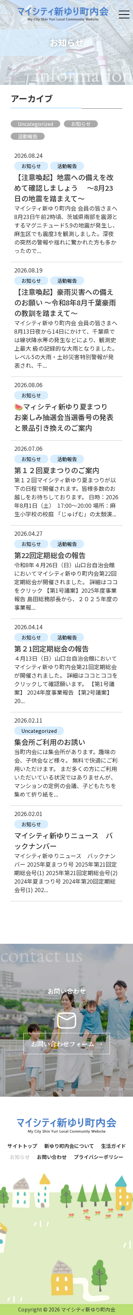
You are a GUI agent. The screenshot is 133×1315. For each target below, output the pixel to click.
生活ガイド (113, 1145)
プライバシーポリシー (98, 1156)
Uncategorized (35, 123)
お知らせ (81, 123)
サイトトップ (22, 1145)
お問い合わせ (52, 1156)
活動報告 (28, 136)
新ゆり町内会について (69, 1145)
